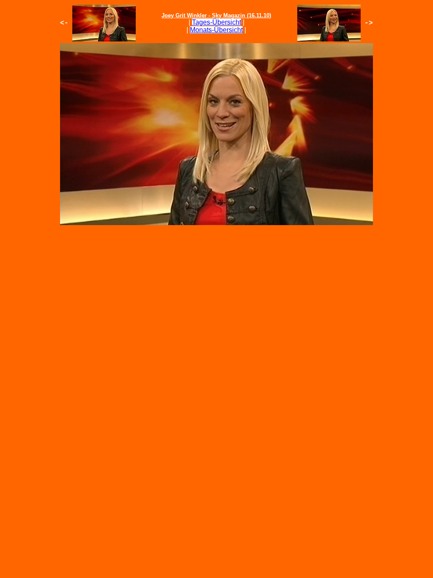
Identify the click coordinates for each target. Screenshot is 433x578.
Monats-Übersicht (216, 29)
